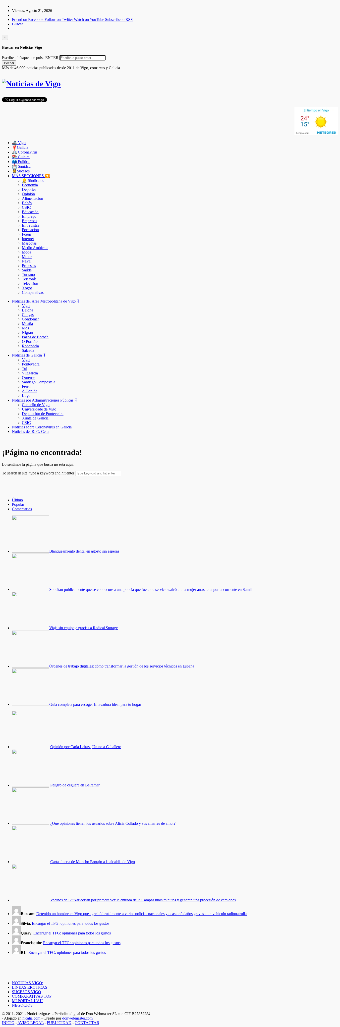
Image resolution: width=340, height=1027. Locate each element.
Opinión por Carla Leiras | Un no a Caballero (85, 747)
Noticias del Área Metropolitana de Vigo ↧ (46, 301)
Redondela (30, 346)
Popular (18, 504)
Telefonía (29, 279)
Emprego (29, 216)
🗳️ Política (21, 161)
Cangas (28, 314)
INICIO (8, 1023)
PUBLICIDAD (59, 1023)
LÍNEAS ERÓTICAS (29, 987)
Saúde (27, 270)
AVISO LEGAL (30, 1023)
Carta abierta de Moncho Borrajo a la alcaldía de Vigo (92, 862)
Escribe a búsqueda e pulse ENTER (30, 57)
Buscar (17, 24)
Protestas (29, 265)
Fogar (26, 234)
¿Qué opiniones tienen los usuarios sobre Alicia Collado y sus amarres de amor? (112, 823)
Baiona (27, 310)
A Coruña (29, 391)
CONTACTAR (87, 1023)
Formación (30, 230)
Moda (26, 252)
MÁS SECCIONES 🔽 (31, 176)
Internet (28, 239)
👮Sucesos (21, 171)
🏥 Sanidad (21, 166)
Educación (30, 212)
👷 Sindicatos (33, 180)
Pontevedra (31, 364)
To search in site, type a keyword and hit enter (38, 473)
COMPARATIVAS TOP (32, 996)
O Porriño (30, 341)
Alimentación (32, 198)
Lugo (26, 395)
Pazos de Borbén (35, 337)
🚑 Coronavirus (24, 152)
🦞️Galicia (20, 147)
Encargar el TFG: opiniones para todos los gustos (70, 923)
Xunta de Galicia (35, 418)
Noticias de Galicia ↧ (29, 355)
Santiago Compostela (38, 382)
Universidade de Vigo (39, 409)
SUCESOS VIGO (26, 992)
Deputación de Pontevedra (42, 413)
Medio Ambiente (35, 248)
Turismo (28, 274)
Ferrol (26, 386)
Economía (30, 185)
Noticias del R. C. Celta (30, 431)
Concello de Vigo (36, 405)
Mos (25, 328)
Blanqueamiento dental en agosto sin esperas (84, 551)
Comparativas (33, 292)
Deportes (29, 189)
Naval (26, 261)
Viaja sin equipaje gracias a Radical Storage (83, 628)
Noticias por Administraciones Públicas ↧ (45, 400)
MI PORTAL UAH (27, 1001)
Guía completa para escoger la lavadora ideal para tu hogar (95, 704)
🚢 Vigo (19, 143)
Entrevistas (30, 225)
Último (17, 500)
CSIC (26, 207)
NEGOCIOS (22, 1005)
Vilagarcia (30, 373)
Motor (27, 257)
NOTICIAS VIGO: (27, 983)
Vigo (26, 306)
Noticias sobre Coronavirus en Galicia (42, 427)
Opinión (28, 194)
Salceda (28, 350)
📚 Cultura (21, 157)
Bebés (27, 203)
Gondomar (30, 319)
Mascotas (29, 243)
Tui (24, 368)
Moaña (27, 323)
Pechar (9, 63)
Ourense (28, 377)
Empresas (29, 221)
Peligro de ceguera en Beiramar (75, 785)
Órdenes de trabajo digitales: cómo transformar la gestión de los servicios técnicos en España (121, 666)
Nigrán (27, 332)
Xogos (27, 288)
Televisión (30, 283)
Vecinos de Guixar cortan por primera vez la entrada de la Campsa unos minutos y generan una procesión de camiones (143, 900)
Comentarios (22, 509)
